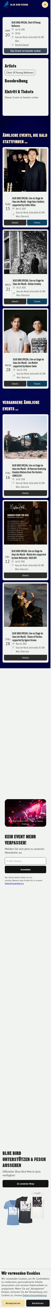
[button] (45, 4)
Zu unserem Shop (25, 1183)
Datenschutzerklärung (35, 1295)
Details (15, 222)
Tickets (37, 222)
